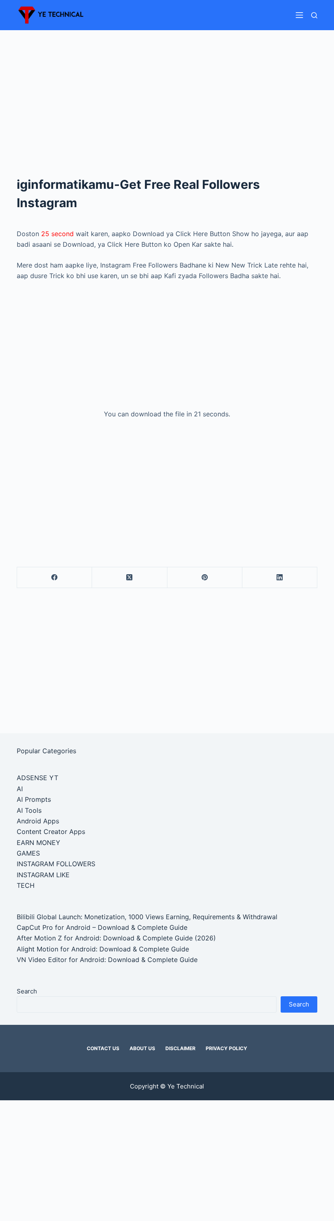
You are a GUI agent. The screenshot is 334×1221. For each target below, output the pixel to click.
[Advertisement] (167, 90)
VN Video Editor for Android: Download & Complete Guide (107, 960)
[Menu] (299, 15)
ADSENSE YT (37, 778)
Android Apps (38, 821)
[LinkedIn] (279, 577)
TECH (26, 885)
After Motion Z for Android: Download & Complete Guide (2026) (116, 938)
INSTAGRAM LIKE (43, 875)
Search (27, 991)
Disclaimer (180, 1048)
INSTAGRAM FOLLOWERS (56, 864)
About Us (142, 1048)
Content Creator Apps (51, 831)
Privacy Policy (226, 1048)
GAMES (28, 853)
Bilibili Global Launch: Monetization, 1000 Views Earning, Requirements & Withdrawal (147, 917)
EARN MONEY (38, 842)
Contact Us (103, 1048)
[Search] (314, 15)
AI (20, 789)
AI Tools (29, 810)
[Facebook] (54, 577)
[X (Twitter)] (129, 577)
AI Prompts (34, 799)
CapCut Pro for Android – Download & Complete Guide (102, 927)
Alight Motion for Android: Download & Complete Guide (103, 949)
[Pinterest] (204, 577)
